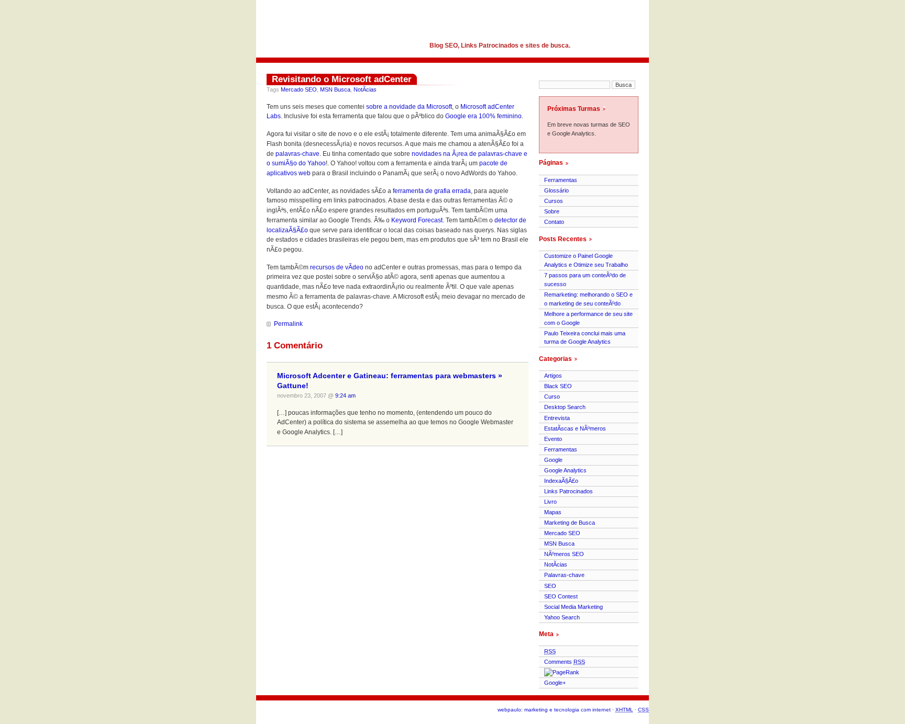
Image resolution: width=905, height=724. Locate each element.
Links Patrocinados (568, 491)
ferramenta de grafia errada (432, 191)
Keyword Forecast (417, 220)
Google (553, 460)
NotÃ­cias (365, 89)
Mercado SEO (299, 89)
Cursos (553, 201)
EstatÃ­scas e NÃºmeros (575, 428)
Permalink (288, 323)
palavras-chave (297, 153)
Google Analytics (565, 470)
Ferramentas (560, 180)
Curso (552, 396)
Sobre (551, 211)
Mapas (552, 512)
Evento (553, 439)
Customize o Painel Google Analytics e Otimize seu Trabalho (586, 260)
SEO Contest (561, 596)
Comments (564, 662)
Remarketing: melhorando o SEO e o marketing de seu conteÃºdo (588, 299)
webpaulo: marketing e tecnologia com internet (554, 709)
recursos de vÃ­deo (336, 267)
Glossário (556, 190)
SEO (550, 586)
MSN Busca (335, 89)
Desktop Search (565, 407)
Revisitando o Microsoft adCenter (342, 79)
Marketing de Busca (569, 522)
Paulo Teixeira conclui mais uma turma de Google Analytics (584, 337)
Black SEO (558, 386)
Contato (554, 222)
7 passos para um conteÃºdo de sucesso (585, 279)
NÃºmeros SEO (564, 554)
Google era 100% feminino (483, 116)
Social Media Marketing (573, 607)
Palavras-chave (564, 575)
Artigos (553, 375)
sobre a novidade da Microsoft (409, 106)
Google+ (555, 683)
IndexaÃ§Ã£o (561, 481)
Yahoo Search (562, 617)
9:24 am (345, 395)
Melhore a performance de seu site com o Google (588, 318)
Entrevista (557, 418)
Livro (550, 502)
